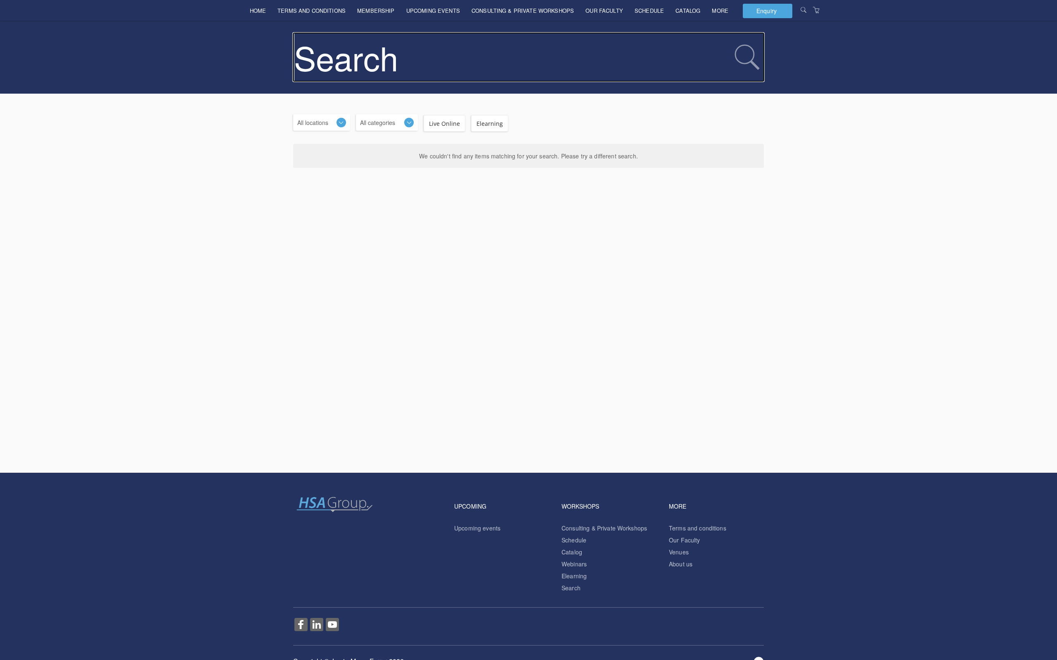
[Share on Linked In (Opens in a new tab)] (316, 625)
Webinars (574, 564)
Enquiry (766, 11)
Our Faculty (604, 10)
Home (258, 10)
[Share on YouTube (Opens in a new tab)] (332, 625)
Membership (375, 10)
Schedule (649, 10)
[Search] (803, 9)
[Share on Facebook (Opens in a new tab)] (301, 625)
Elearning (574, 576)
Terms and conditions (311, 10)
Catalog (687, 10)
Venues (679, 552)
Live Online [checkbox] (444, 123)
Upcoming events (433, 10)
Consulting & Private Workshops (523, 10)
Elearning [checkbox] (489, 123)
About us (680, 564)
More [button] (720, 10)
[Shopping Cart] (816, 10)
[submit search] (747, 57)
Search (571, 588)
